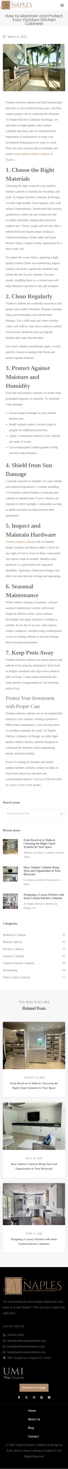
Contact (33, 1436)
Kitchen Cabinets (13, 949)
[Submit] (61, 814)
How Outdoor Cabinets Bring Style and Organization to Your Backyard (34, 1166)
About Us (34, 1419)
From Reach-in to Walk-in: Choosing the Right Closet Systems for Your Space (34, 1085)
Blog (31, 1428)
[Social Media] (18, 1397)
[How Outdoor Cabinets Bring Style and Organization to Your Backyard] (10, 874)
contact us (15, 785)
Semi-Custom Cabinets (16, 977)
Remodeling (10, 970)
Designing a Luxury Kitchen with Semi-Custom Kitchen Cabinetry (34, 1241)
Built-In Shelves (12, 942)
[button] (34, 1388)
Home (32, 1411)
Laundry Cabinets (13, 956)
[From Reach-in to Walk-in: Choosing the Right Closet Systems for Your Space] (10, 846)
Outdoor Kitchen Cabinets (18, 963)
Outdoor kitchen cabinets (21, 541)
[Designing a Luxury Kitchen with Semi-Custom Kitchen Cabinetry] (10, 901)
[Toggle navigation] (62, 5)
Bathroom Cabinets (14, 935)
